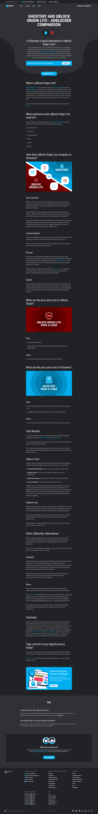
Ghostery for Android (30, 804)
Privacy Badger (51, 783)
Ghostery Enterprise (77, 781)
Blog (34, 6)
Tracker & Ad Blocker (28, 1)
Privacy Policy (48, 810)
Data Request (51, 800)
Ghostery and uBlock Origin (49, 51)
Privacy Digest (54, 1)
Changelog (74, 787)
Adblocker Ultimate (52, 777)
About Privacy (51, 804)
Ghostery (60, 715)
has (31, 595)
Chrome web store (58, 122)
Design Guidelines (52, 802)
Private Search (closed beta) (32, 775)
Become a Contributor (84, 6)
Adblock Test (56, 438)
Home (21, 6)
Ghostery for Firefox (30, 796)
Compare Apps (48, 74)
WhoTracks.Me (42, 1)
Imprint (54, 810)
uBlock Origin (57, 87)
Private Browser (50, 632)
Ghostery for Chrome (30, 794)
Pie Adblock (51, 781)
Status (73, 773)
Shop (39, 6)
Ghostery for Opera (30, 800)
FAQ (49, 794)
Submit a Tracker (52, 798)
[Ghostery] (10, 6)
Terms (43, 810)
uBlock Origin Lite (31, 87)
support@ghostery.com (40, 751)
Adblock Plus (51, 775)
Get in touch (30, 658)
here (27, 106)
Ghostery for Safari (30, 798)
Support (28, 6)
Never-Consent (61, 260)
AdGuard (50, 773)
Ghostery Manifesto (76, 775)
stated (35, 595)
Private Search (37, 632)
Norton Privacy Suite (53, 779)
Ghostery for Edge (29, 802)
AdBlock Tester (44, 438)
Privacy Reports (76, 777)
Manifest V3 (33, 89)
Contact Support (52, 796)
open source (56, 269)
